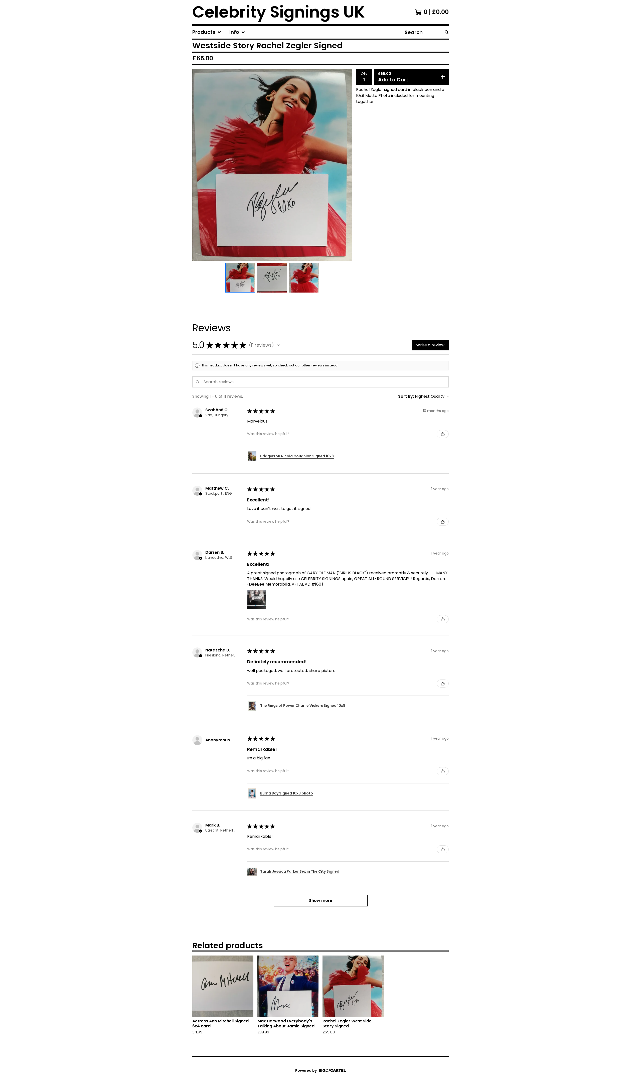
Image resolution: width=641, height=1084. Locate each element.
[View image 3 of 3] (304, 278)
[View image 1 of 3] (240, 278)
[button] (278, 345)
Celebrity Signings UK (278, 12)
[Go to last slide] (199, 165)
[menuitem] (206, 32)
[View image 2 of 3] (272, 278)
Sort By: (406, 396)
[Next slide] (345, 165)
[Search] (447, 32)
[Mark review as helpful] (443, 434)
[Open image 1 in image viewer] (272, 165)
